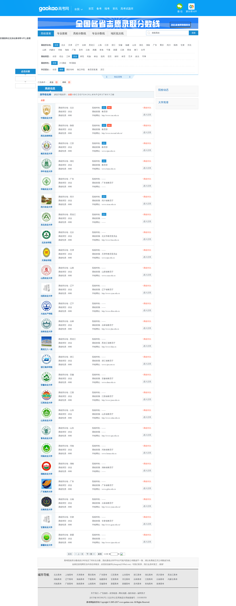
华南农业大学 (46, 189)
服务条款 (132, 593)
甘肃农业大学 (46, 527)
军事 (144, 56)
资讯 (115, 8)
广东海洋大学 (46, 492)
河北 (189, 45)
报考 (107, 8)
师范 (82, 56)
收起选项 (118, 77)
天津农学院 (46, 260)
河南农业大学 (46, 456)
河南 (60, 50)
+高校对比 (146, 108)
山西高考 (92, 584)
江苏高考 (114, 575)
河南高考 (57, 584)
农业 (75, 56)
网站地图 (123, 593)
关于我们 (95, 593)
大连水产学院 (46, 314)
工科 (68, 56)
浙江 (113, 45)
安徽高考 (103, 584)
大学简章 (163, 102)
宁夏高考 (92, 579)
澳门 (136, 50)
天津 (70, 45)
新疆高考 (114, 584)
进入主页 (147, 115)
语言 (110, 56)
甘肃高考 (114, 579)
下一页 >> (90, 554)
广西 (74, 50)
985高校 (72, 63)
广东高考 (103, 575)
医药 (103, 56)
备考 (99, 8)
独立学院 (81, 69)
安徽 (120, 45)
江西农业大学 (46, 403)
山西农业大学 (46, 278)
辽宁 (77, 45)
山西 (44, 50)
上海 (100, 45)
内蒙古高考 (172, 579)
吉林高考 (137, 579)
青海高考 (149, 584)
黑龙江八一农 (46, 349)
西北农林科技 (46, 136)
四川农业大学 (46, 207)
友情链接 (113, 593)
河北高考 (126, 579)
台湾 (143, 50)
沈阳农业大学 (46, 296)
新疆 (115, 50)
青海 (101, 50)
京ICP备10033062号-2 (98, 598)
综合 (61, 56)
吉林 (84, 45)
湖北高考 (149, 575)
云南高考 (160, 579)
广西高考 (69, 584)
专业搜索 (62, 33)
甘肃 (182, 45)
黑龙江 (92, 45)
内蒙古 (52, 50)
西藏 (94, 50)
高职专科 (70, 69)
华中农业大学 (46, 171)
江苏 (107, 45)
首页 (91, 8)
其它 (102, 69)
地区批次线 (117, 33)
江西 (122, 50)
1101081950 (142, 598)
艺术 (130, 56)
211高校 (62, 63)
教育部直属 (92, 69)
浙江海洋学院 (46, 367)
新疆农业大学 (46, 545)
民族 (89, 56)
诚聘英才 (141, 593)
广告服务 (104, 593)
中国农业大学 (46, 118)
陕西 (176, 45)
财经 (116, 56)
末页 (100, 554)
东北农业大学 (46, 225)
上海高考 (69, 575)
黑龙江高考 (172, 575)
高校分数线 (79, 33)
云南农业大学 (46, 509)
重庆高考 (92, 575)
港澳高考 (160, 584)
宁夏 (108, 50)
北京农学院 (46, 242)
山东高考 (126, 575)
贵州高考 (137, 584)
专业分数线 (98, 33)
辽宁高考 (69, 579)
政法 (137, 56)
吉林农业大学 (46, 331)
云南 (88, 50)
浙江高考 (137, 575)
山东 (134, 45)
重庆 (162, 45)
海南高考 (80, 579)
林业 (96, 56)
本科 (61, 69)
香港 (129, 50)
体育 (123, 56)
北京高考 (57, 575)
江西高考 (149, 579)
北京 (63, 45)
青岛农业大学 (46, 438)
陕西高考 (80, 584)
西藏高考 (126, 584)
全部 (56, 45)
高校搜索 (46, 33)
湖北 (141, 45)
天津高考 (80, 575)
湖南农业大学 (46, 474)
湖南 (148, 45)
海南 (67, 50)
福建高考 (103, 579)
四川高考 (160, 575)
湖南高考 (57, 579)
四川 (169, 45)
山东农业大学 (46, 420)
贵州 (81, 50)
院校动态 (163, 89)
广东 (155, 45)
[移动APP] (191, 6)
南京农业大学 (46, 153)
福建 (127, 45)
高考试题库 (127, 8)
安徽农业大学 (46, 385)
